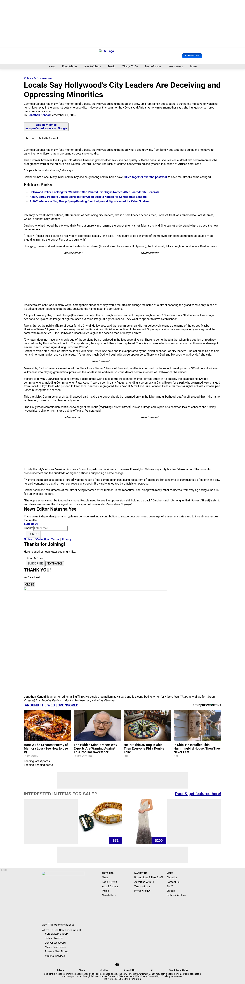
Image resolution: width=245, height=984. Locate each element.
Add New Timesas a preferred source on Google (46, 126)
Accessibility (130, 970)
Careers (171, 890)
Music (111, 66)
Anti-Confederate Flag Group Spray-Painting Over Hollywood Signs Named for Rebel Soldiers (90, 201)
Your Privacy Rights (178, 970)
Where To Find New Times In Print (61, 930)
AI (152, 970)
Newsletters (175, 66)
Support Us (192, 55)
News (52, 66)
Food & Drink (69, 66)
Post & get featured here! (198, 793)
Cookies (104, 970)
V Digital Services (55, 956)
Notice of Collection (36, 539)
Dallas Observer (54, 938)
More (193, 66)
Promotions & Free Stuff (148, 877)
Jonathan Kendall (39, 115)
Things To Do (130, 66)
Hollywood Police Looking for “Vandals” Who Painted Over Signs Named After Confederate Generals (94, 192)
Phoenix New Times (56, 951)
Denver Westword (55, 942)
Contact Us (173, 882)
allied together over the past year (146, 177)
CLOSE (29, 584)
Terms (55, 539)
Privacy (66, 539)
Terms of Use (142, 886)
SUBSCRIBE (35, 563)
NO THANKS (54, 563)
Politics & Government (38, 78)
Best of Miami (153, 66)
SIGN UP (33, 534)
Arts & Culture (92, 66)
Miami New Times (55, 947)
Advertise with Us (144, 882)
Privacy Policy (142, 890)
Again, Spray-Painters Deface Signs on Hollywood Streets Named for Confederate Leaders (88, 197)
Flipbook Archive (176, 895)
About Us (172, 877)
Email (28, 528)
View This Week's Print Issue (58, 924)
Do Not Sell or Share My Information (122, 979)
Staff (170, 886)
